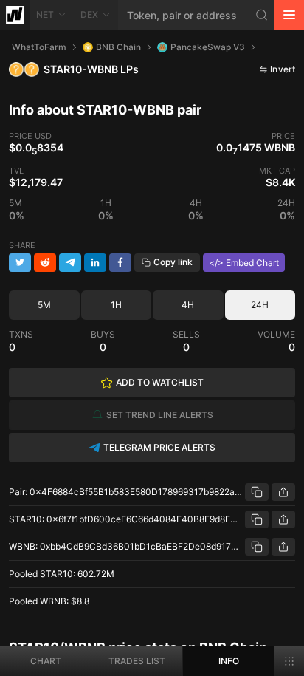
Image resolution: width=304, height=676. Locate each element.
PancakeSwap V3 (207, 46)
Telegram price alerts (159, 447)
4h (188, 304)
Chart (45, 660)
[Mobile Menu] (289, 15)
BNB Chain (118, 46)
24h (260, 304)
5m (44, 304)
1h (116, 304)
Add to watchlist (160, 382)
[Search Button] (261, 15)
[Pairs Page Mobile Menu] (289, 661)
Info (228, 660)
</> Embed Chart (244, 262)
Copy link (173, 261)
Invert (282, 69)
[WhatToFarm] (15, 15)
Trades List (136, 660)
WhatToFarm (39, 46)
